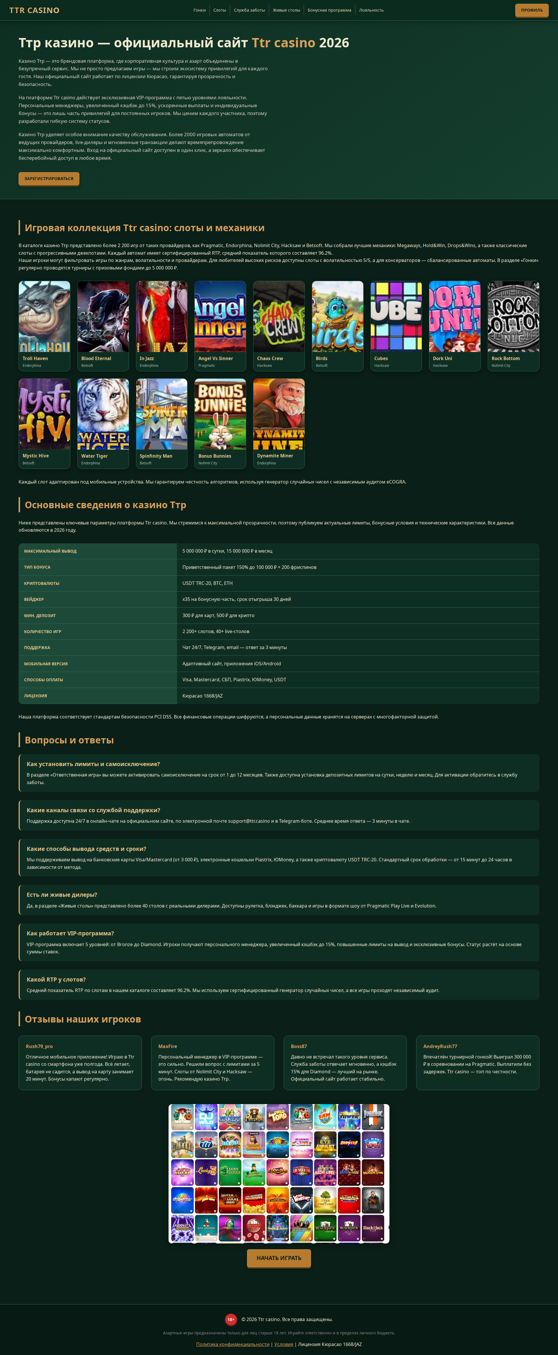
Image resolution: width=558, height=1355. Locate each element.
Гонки (200, 10)
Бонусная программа (329, 10)
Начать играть (279, 1258)
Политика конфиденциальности (232, 1344)
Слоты (219, 10)
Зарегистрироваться (49, 178)
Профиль (532, 10)
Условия (283, 1344)
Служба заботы (249, 10)
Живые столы (286, 10)
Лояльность (371, 10)
